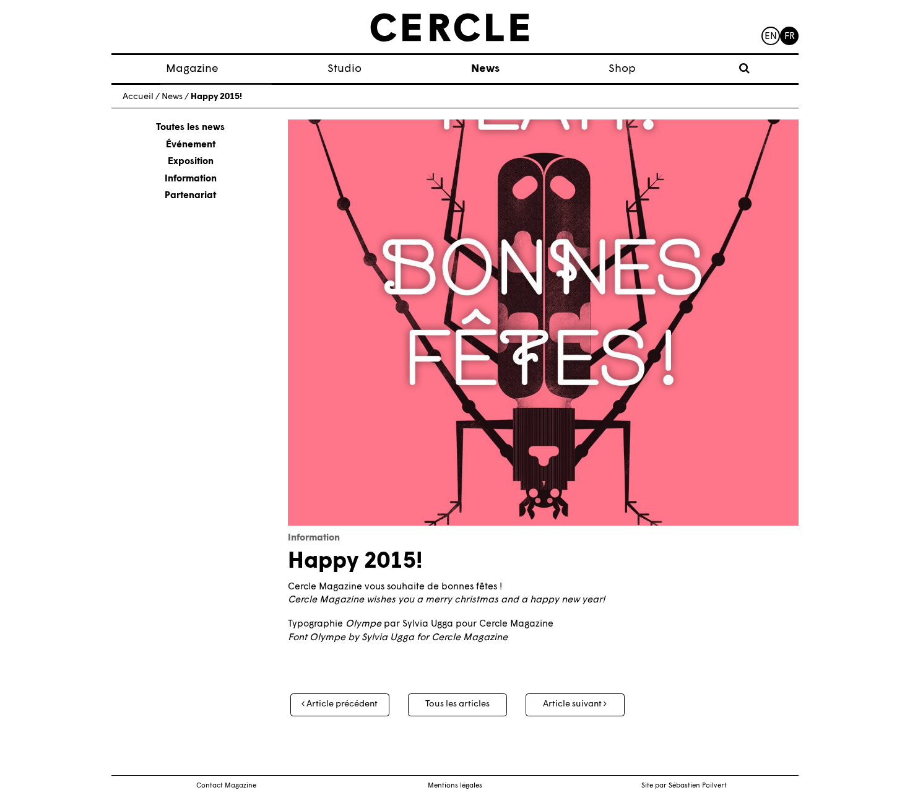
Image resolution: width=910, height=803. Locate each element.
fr (789, 36)
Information (191, 179)
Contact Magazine (226, 786)
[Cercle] (450, 28)
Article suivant (573, 704)
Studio (344, 69)
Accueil (138, 97)
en (771, 36)
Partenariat (190, 196)
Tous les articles (457, 704)
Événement (190, 145)
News (485, 69)
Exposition (191, 162)
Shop (622, 69)
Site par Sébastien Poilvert (684, 786)
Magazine (192, 69)
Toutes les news (190, 127)
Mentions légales (455, 786)
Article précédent (341, 704)
